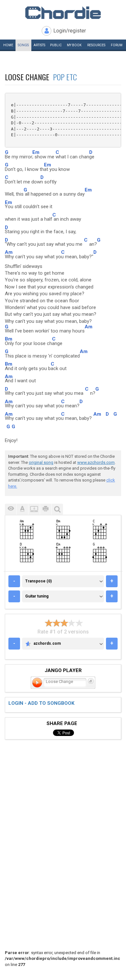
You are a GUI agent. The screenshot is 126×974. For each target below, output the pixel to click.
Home (8, 45)
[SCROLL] (34, 509)
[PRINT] (45, 509)
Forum (116, 45)
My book (74, 45)
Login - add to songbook (41, 703)
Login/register (69, 31)
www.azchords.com (96, 462)
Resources (96, 45)
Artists (39, 45)
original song (41, 462)
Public (56, 45)
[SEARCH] (57, 509)
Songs (23, 45)
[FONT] (22, 509)
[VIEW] (10, 509)
